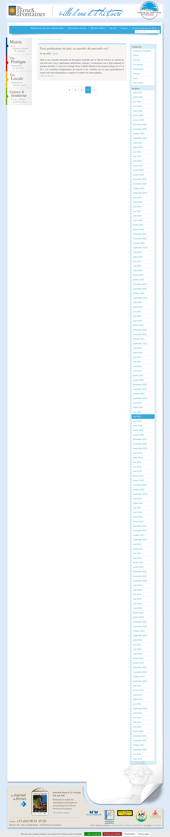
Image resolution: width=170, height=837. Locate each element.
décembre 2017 (140, 526)
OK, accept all (93, 834)
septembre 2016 (140, 581)
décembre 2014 (140, 667)
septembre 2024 (140, 193)
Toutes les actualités (142, 51)
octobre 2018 (138, 490)
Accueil (41, 39)
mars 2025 (137, 166)
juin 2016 (137, 594)
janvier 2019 (138, 480)
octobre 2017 (138, 535)
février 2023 (138, 275)
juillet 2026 (138, 97)
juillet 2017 (138, 549)
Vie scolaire (138, 83)
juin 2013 (137, 704)
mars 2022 (137, 321)
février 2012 (138, 731)
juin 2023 (137, 261)
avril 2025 (137, 161)
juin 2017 (137, 553)
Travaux (136, 74)
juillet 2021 (138, 353)
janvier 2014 (138, 690)
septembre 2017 (140, 540)
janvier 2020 (138, 435)
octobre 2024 (138, 188)
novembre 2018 (140, 485)
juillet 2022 (138, 307)
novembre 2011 (140, 740)
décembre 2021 (140, 330)
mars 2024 (137, 220)
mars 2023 (137, 270)
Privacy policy (143, 834)
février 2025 (138, 170)
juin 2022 (137, 312)
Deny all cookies (113, 834)
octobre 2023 (138, 243)
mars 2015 (137, 654)
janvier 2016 (138, 617)
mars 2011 (137, 759)
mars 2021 (137, 371)
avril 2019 (137, 471)
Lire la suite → (48, 76)
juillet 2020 (138, 407)
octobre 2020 (138, 394)
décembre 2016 (140, 572)
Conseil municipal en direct (144, 27)
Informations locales (77, 27)
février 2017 (138, 562)
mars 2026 (137, 111)
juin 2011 (137, 754)
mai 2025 (137, 156)
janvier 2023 (138, 280)
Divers (136, 55)
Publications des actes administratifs (47, 27)
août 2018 (137, 499)
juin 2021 (137, 357)
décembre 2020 (140, 385)
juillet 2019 (138, 458)
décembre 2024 (140, 179)
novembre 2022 (140, 289)
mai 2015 (137, 649)
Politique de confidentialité (133, 825)
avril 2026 (137, 106)
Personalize (129, 834)
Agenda (112, 27)
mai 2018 (137, 508)
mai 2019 (137, 467)
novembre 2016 (140, 576)
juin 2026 (137, 102)
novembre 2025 (140, 129)
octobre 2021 (138, 339)
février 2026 (138, 115)
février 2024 (138, 225)
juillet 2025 (138, 147)
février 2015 (138, 658)
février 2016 (138, 613)
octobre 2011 (138, 745)
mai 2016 (137, 599)
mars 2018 (137, 517)
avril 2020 (137, 421)
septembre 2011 (140, 750)
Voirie (135, 78)
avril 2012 (137, 727)
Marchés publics (97, 27)
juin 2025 (137, 152)
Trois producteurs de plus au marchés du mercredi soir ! (75, 48)
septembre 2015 (140, 636)
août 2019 (137, 453)
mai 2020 (137, 416)
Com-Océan (157, 825)
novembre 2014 (140, 672)
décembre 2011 (140, 736)
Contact (124, 27)
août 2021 (137, 348)
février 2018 (138, 521)
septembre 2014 (140, 681)
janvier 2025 (138, 175)
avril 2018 (137, 512)
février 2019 (138, 476)
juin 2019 (137, 462)
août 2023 (137, 252)
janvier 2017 (138, 567)
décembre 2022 (140, 284)
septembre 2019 (140, 448)
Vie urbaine (138, 65)
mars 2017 (137, 558)
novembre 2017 (140, 531)
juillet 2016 (138, 590)
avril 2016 (137, 604)
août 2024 (137, 198)
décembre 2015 (140, 622)
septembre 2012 (140, 708)
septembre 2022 (140, 298)
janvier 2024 (138, 229)
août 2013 (137, 695)
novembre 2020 (140, 389)
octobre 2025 (138, 134)
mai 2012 (137, 722)
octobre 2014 (138, 677)
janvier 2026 (138, 120)
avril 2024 (137, 216)
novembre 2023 (140, 239)
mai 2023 (137, 266)
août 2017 (137, 544)
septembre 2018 (140, 494)
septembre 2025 (140, 138)
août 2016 (137, 585)
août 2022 (137, 302)
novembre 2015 (140, 626)
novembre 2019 (140, 444)
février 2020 (138, 430)
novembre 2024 (140, 184)
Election (136, 60)
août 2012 (137, 713)
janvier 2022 (138, 325)
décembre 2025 (140, 124)
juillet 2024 (138, 202)
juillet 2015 (138, 640)
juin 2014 (137, 686)
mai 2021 (137, 362)
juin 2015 (137, 645)
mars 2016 (137, 608)
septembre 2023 (140, 248)
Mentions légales (117, 825)
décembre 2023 (140, 234)
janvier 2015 (138, 663)
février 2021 (138, 375)
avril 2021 (137, 366)
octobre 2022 (138, 293)
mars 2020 (137, 426)
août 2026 (137, 93)
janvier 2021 (138, 380)
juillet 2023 (138, 257)
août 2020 (137, 403)
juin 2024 (137, 207)
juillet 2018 (138, 503)
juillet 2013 (138, 699)
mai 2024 (137, 211)
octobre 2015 (138, 631)
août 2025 (137, 143)
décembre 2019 (140, 439)
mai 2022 (137, 316)
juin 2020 (137, 412)
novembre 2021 (140, 334)
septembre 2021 (140, 344)
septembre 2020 (140, 398)
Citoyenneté (138, 69)
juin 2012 (137, 718)
